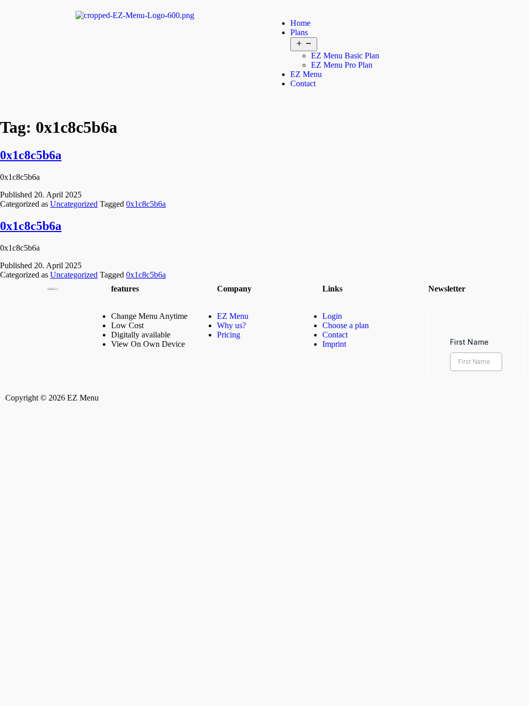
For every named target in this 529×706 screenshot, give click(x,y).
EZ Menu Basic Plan (345, 55)
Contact (303, 83)
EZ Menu (306, 74)
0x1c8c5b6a (30, 155)
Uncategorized (74, 203)
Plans (299, 32)
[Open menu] (303, 44)
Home (300, 23)
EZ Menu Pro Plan (341, 64)
